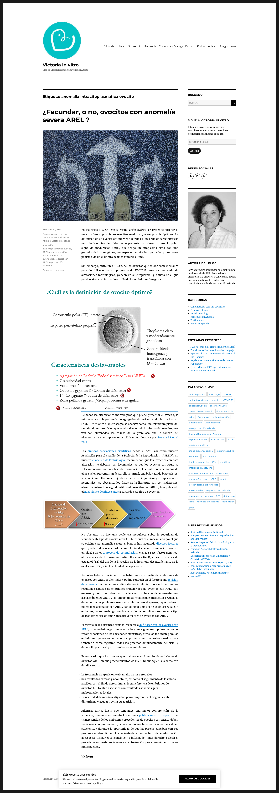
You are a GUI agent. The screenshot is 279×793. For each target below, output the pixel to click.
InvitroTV (196, 576)
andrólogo (214, 394)
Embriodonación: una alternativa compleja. (213, 350)
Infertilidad (48, 259)
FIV (204, 456)
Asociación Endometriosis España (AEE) (211, 562)
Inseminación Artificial (201, 473)
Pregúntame (228, 46)
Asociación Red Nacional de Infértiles (210, 572)
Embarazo (203, 417)
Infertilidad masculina (200, 467)
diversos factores (167, 543)
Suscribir (194, 150)
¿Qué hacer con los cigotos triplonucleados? (213, 347)
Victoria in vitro (61, 65)
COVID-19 (228, 400)
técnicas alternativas (208, 501)
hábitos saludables (199, 462)
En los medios (206, 46)
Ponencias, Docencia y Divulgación (166, 46)
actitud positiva (197, 394)
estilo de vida (217, 439)
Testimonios (197, 320)
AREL (45, 252)
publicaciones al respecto (155, 715)
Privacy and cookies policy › (88, 783)
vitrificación (228, 501)
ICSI (214, 462)
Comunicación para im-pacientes (208, 306)
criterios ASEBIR (218, 405)
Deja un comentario (53, 270)
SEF (218, 496)
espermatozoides (198, 439)
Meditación (222, 473)
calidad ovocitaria (198, 400)
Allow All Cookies (198, 778)
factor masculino (225, 451)
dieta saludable (225, 411)
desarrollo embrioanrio (201, 411)
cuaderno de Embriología (108, 460)
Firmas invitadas (199, 310)
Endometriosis (212, 422)
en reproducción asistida (202, 428)
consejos (215, 400)
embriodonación (221, 417)
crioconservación (198, 405)
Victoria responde (61, 240)
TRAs (191, 501)
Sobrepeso (229, 496)
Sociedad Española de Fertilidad (207, 532)
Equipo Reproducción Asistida (205, 434)
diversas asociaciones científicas (109, 451)
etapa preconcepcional (201, 451)
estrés (231, 439)
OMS (213, 479)
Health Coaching (199, 313)
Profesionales (196, 490)
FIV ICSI (213, 456)
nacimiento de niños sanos (101, 491)
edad (192, 417)
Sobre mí (134, 46)
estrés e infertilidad (199, 445)
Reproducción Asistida (202, 317)
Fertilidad (57, 255)
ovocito (223, 479)
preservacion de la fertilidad (203, 484)
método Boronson (198, 479)
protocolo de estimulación (120, 552)
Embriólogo (195, 422)
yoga (191, 507)
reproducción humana (201, 496)
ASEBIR (227, 394)
